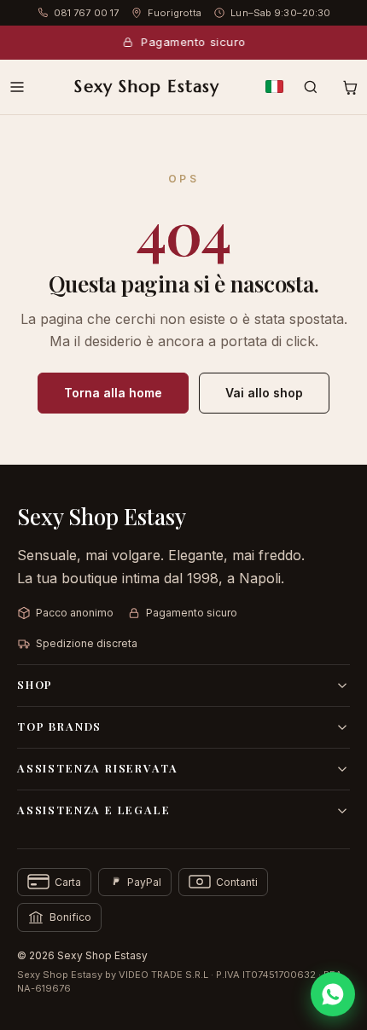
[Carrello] (350, 87)
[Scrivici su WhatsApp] (333, 994)
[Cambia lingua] (274, 86)
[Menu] (17, 87)
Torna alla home (113, 392)
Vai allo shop (264, 392)
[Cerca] (311, 87)
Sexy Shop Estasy (146, 86)
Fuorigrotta (174, 13)
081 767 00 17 (86, 13)
